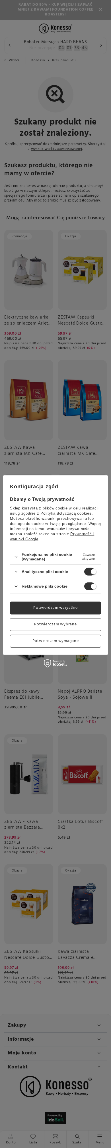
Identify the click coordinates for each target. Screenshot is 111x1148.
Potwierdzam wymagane (55, 641)
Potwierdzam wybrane (55, 624)
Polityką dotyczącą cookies (66, 513)
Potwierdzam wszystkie (55, 607)
